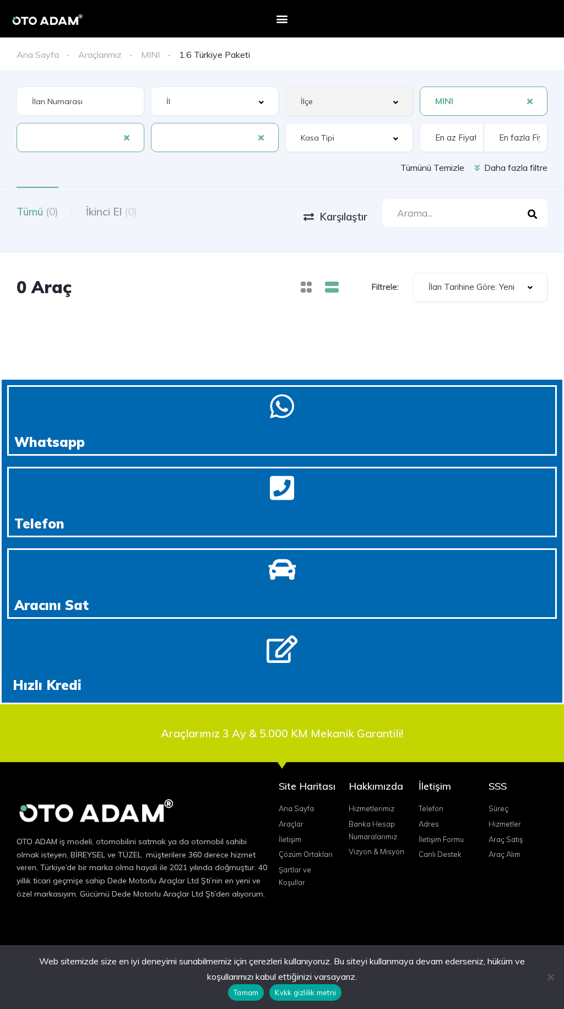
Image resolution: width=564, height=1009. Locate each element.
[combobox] (215, 101)
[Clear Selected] (530, 101)
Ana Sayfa (38, 54)
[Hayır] (550, 977)
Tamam (246, 992)
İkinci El (111, 211)
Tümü (37, 211)
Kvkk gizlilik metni (305, 992)
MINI (150, 54)
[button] (282, 19)
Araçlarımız (100, 54)
